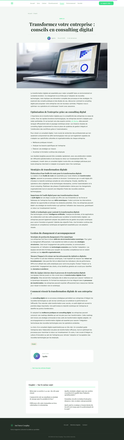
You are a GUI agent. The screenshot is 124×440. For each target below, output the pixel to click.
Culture (44, 3)
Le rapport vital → (106, 3)
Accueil (32, 3)
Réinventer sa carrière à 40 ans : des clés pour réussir (44, 392)
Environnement (70, 3)
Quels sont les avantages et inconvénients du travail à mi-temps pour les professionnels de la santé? (79, 407)
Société (80, 3)
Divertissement (53, 3)
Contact (85, 425)
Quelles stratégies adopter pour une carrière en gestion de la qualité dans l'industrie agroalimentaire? (79, 393)
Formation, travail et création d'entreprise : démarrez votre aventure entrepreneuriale (78, 400)
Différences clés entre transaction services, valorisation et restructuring (43, 404)
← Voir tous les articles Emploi (40, 368)
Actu (38, 3)
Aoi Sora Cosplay (22, 425)
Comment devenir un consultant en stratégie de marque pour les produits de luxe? (44, 398)
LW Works (74, 121)
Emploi (62, 3)
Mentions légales (75, 425)
